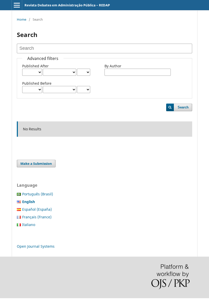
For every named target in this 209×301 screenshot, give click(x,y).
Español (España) (37, 209)
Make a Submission (36, 163)
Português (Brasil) (37, 194)
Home (21, 19)
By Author (112, 66)
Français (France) (36, 217)
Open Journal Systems (36, 246)
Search (183, 107)
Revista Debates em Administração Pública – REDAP (67, 5)
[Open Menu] (17, 5)
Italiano (28, 224)
